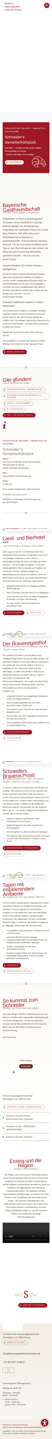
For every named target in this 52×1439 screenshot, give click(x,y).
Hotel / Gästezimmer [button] (18, 403)
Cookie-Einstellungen (15, 1427)
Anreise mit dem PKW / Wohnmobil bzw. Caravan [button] (19, 1117)
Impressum (7, 1425)
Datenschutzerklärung (20, 1425)
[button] (46, 5)
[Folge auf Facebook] (5, 1370)
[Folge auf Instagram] (11, 1370)
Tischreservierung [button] (18, 732)
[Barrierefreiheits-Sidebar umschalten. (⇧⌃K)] (45, 1423)
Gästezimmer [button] (14, 613)
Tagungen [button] (12, 109)
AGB (4, 1427)
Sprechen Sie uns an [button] (19, 971)
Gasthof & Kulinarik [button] (18, 56)
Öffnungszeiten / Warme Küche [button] (25, 389)
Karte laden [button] (26, 1066)
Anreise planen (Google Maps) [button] (24, 1107)
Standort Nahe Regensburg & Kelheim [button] (24, 396)
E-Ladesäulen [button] (15, 409)
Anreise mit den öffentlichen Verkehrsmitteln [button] (20, 1128)
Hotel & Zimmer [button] (15, 30)
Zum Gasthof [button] (14, 738)
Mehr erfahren (26, 1060)
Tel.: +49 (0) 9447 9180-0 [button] (20, 415)
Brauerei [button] (12, 83)
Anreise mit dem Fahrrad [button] (19, 1137)
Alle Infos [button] (15, 162)
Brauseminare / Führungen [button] (22, 848)
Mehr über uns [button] (15, 352)
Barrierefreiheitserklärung (33, 1427)
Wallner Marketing (20, 1433)
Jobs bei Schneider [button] (34, 1305)
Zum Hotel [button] (36, 613)
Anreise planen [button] (16, 1343)
